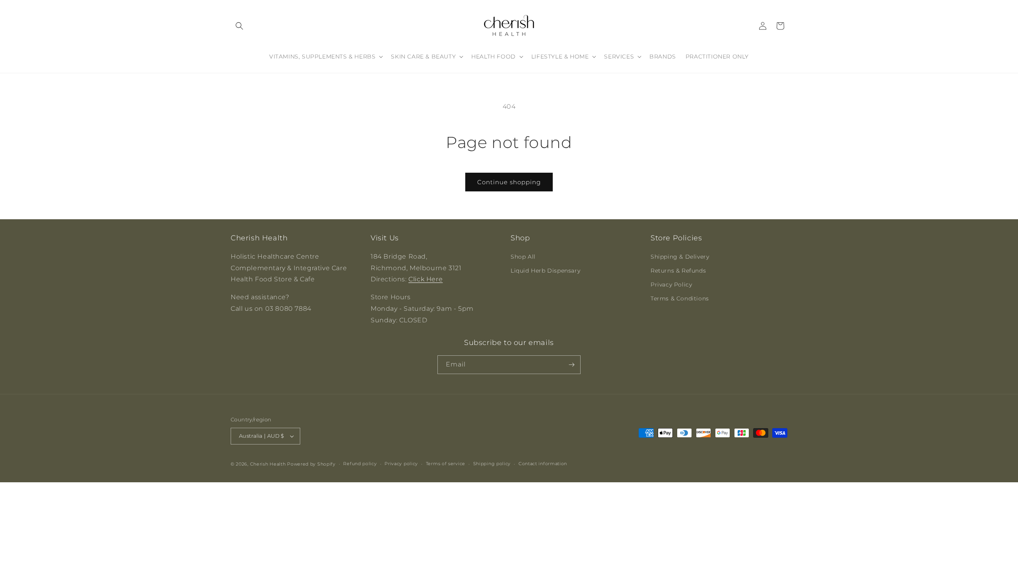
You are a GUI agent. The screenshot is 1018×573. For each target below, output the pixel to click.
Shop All (523, 256)
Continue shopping (509, 182)
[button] (239, 26)
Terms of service (445, 463)
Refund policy (360, 463)
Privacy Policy (671, 284)
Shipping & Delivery (680, 256)
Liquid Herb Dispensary (545, 270)
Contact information (543, 463)
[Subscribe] (571, 364)
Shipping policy (492, 463)
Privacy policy (401, 463)
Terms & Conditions (680, 298)
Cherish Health (268, 464)
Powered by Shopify (311, 464)
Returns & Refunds (678, 270)
